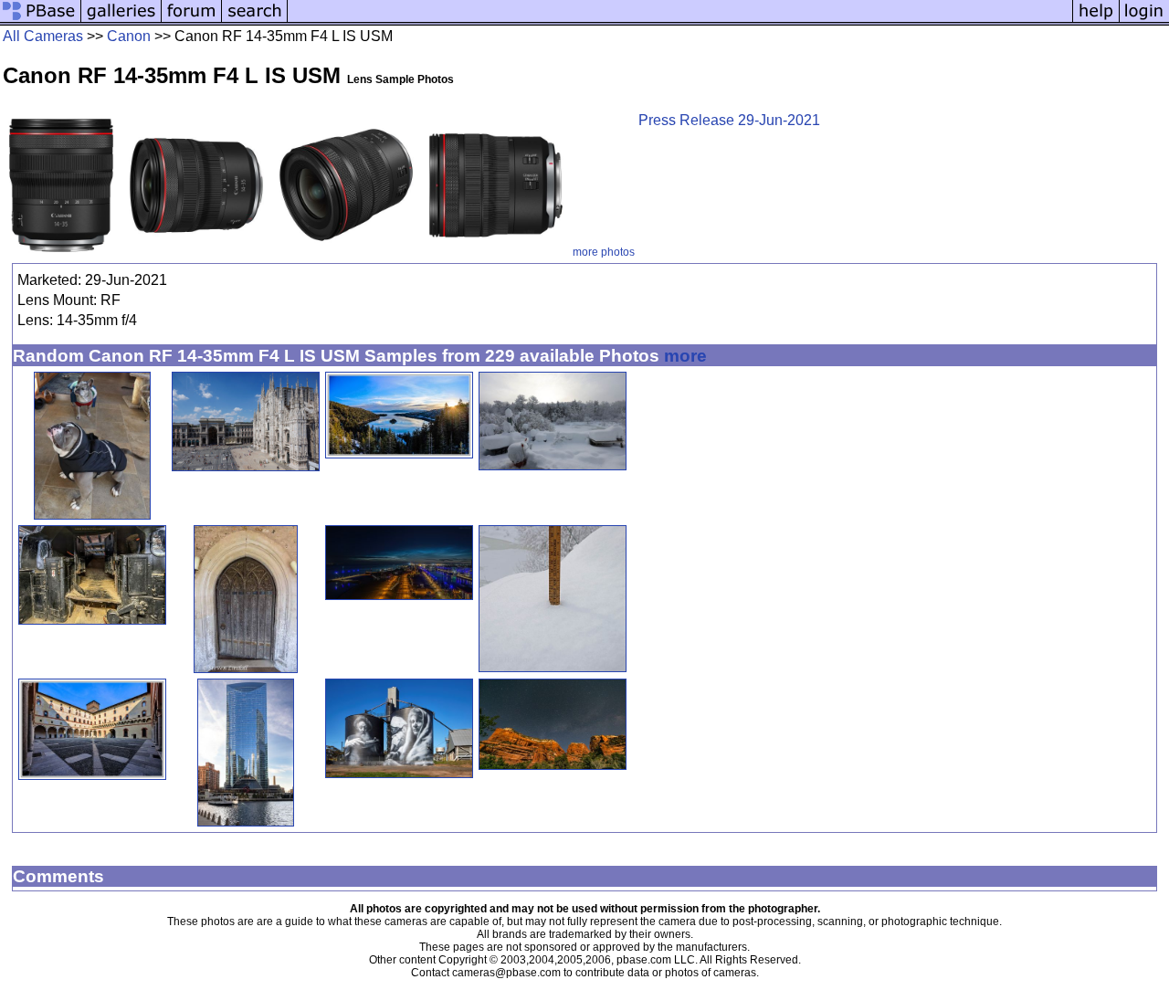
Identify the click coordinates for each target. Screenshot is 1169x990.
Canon (129, 36)
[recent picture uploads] (121, 20)
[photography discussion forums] (192, 20)
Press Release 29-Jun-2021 (729, 120)
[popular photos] (680, 20)
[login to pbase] (1144, 20)
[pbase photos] (40, 20)
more (685, 355)
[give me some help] (1096, 20)
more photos (604, 252)
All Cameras (43, 36)
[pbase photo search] (255, 20)
